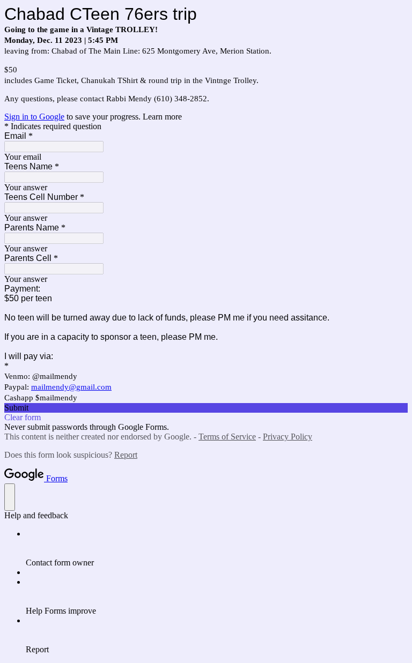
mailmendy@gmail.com (71, 387)
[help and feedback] (9, 497)
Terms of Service (227, 436)
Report (125, 454)
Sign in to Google (34, 116)
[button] (206, 408)
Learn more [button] (162, 116)
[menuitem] (217, 548)
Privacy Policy (287, 436)
